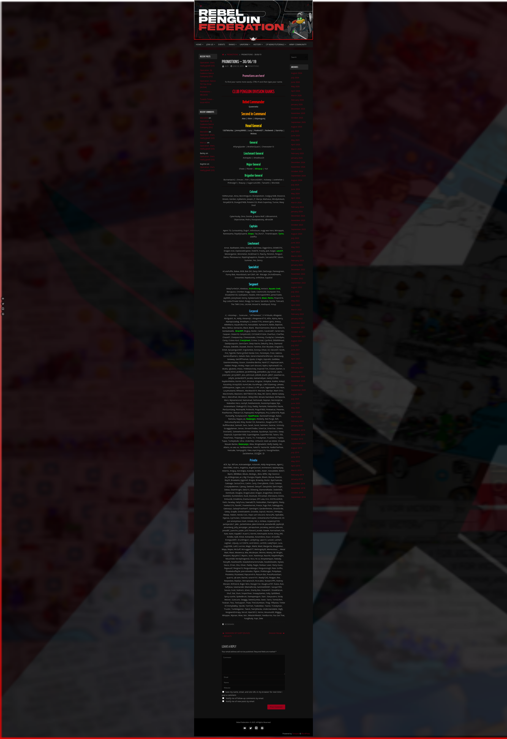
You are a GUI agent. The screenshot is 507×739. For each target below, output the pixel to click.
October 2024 (297, 171)
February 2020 (297, 421)
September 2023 (298, 229)
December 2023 (298, 216)
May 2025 (295, 140)
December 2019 (298, 430)
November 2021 (298, 327)
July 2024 (295, 184)
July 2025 (295, 131)
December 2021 (298, 323)
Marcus (203, 142)
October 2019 (297, 439)
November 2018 (298, 488)
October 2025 (297, 117)
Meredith (204, 118)
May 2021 (295, 354)
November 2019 (298, 434)
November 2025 (298, 113)
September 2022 (298, 282)
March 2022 (296, 309)
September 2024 (298, 175)
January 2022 (297, 318)
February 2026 (297, 100)
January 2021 (297, 372)
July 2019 (295, 452)
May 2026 (295, 86)
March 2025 (296, 149)
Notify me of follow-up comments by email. (245, 698)
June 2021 (295, 349)
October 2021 (297, 332)
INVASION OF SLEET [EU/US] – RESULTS (236, 634)
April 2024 (295, 198)
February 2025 (297, 153)
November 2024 (298, 167)
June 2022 (295, 296)
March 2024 (296, 202)
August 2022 (296, 287)
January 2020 (297, 425)
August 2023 (296, 234)
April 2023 (295, 251)
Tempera (295, 734)
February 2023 (297, 260)
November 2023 (298, 220)
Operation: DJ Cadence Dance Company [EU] (207, 73)
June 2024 (295, 189)
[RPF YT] (3, 298)
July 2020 (295, 399)
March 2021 (296, 363)
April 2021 (295, 358)
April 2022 (295, 305)
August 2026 (296, 73)
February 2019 (297, 474)
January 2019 (297, 479)
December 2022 (298, 269)
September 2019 (298, 443)
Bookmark (229, 624)
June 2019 (295, 457)
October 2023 (297, 225)
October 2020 (297, 385)
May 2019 (295, 461)
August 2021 (296, 341)
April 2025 (295, 144)
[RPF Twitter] (3, 303)
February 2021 (297, 367)
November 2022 (298, 274)
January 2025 (297, 158)
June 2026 (295, 82)
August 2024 (296, 180)
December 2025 (298, 108)
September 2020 (298, 390)
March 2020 (296, 416)
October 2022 (297, 278)
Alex (227, 66)
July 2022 (295, 291)
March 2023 (296, 256)
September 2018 (298, 497)
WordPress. (305, 734)
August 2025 (296, 126)
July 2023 (295, 238)
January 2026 (297, 104)
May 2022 (295, 300)
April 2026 (295, 91)
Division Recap (275, 633)
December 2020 (298, 376)
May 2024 (295, 193)
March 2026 (296, 95)
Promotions (232, 54)
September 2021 (298, 336)
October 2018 (297, 492)
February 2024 (297, 207)
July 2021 (295, 345)
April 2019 (295, 465)
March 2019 (296, 470)
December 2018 (298, 483)
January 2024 (297, 211)
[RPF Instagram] (3, 314)
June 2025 (295, 135)
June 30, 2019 (238, 66)
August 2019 (296, 448)
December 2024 (298, 162)
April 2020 (295, 412)
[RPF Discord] (3, 309)
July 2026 (295, 77)
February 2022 (297, 314)
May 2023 (295, 247)
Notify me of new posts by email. (240, 701)
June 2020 (295, 403)
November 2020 (298, 381)
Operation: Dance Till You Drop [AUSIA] (208, 84)
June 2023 (295, 242)
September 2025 (298, 122)
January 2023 (297, 265)
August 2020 (296, 394)
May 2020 (295, 408)
